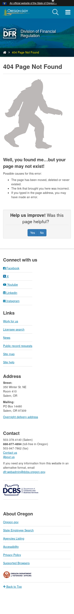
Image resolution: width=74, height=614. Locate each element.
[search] (55, 12)
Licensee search (13, 329)
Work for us (10, 321)
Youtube (12, 284)
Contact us (10, 452)
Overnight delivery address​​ (20, 417)
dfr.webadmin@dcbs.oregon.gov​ (24, 472)
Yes (32, 233)
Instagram (13, 301)
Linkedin (11, 293)
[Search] (55, 12)
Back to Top (14, 586)
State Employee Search (18, 530)
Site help (8, 362)
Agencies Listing (13, 538)
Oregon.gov (10, 522)
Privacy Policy (12, 555)
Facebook (12, 268)
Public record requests (17, 346)
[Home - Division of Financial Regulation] (4, 52)
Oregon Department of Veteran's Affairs (17, 574)
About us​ (9, 457)
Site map (9, 354)
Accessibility (11, 547)
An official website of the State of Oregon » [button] (33, 3)
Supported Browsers (16, 563)
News (6, 337)
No (42, 233)
